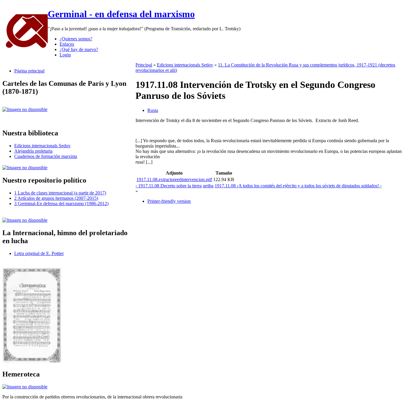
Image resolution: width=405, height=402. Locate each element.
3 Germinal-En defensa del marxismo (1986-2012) (61, 203)
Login (65, 54)
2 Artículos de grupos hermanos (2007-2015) (56, 198)
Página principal (29, 70)
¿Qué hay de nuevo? (79, 49)
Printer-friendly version (169, 201)
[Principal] (25, 47)
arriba (208, 185)
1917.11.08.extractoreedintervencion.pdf (174, 179)
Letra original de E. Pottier (39, 253)
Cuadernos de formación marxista (45, 156)
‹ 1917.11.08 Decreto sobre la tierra (168, 185)
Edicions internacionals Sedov (42, 145)
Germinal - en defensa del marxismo (121, 14)
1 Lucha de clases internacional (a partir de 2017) (60, 192)
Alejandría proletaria (33, 150)
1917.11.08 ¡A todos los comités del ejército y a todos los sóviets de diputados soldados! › (298, 185)
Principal (143, 64)
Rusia (152, 110)
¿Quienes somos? (76, 38)
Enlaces (67, 44)
